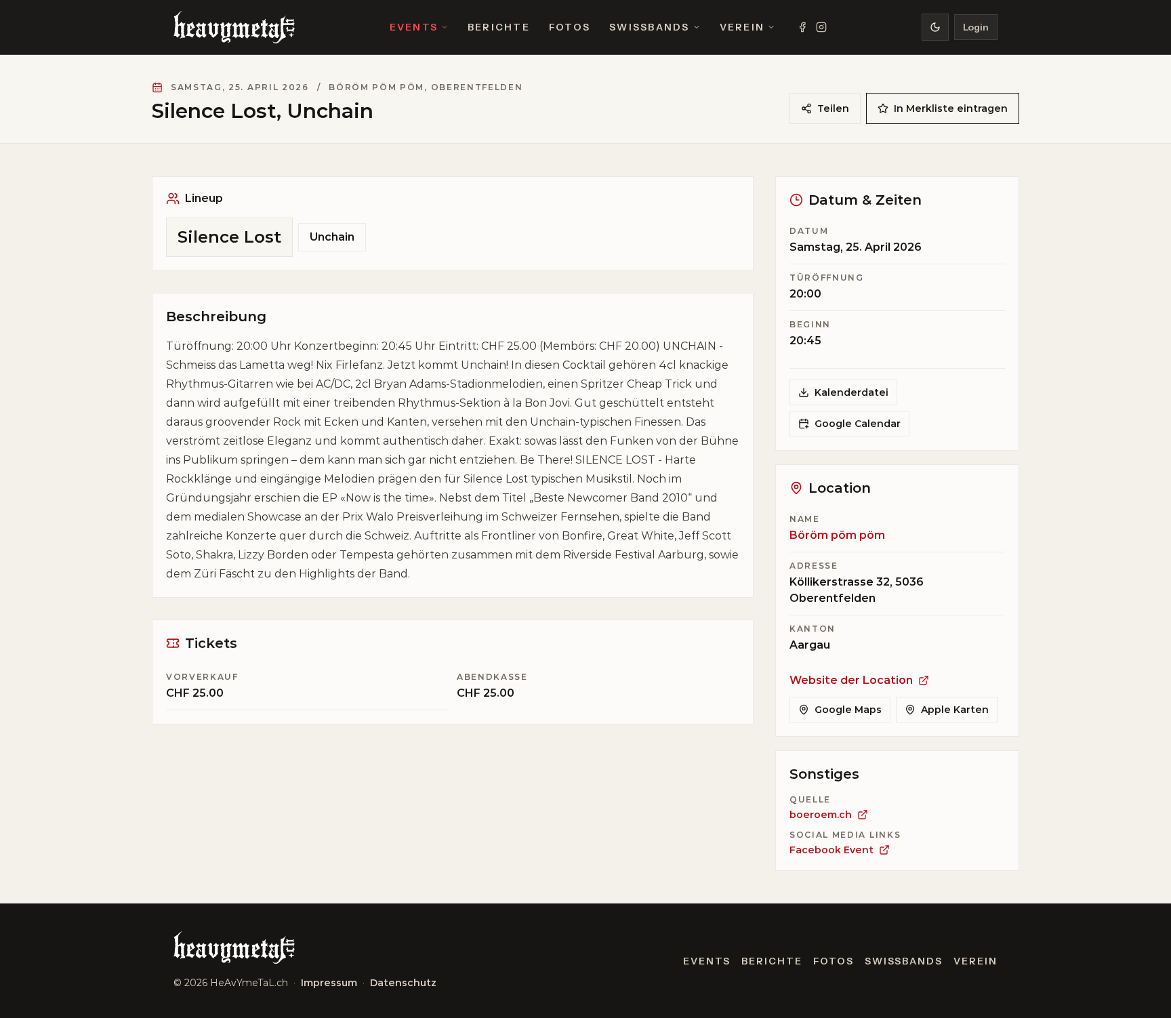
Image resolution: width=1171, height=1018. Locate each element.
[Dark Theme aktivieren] (935, 27)
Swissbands (649, 27)
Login (976, 27)
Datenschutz (403, 983)
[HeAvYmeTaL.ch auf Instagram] (821, 27)
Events (414, 27)
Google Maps (848, 710)
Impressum (329, 983)
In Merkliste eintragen (951, 108)
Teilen (833, 108)
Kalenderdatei (851, 392)
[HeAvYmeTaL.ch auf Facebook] (802, 27)
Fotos (569, 27)
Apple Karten (955, 710)
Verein (742, 27)
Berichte (499, 27)
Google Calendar (858, 424)
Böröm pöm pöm (837, 535)
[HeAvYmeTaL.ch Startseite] (234, 27)
